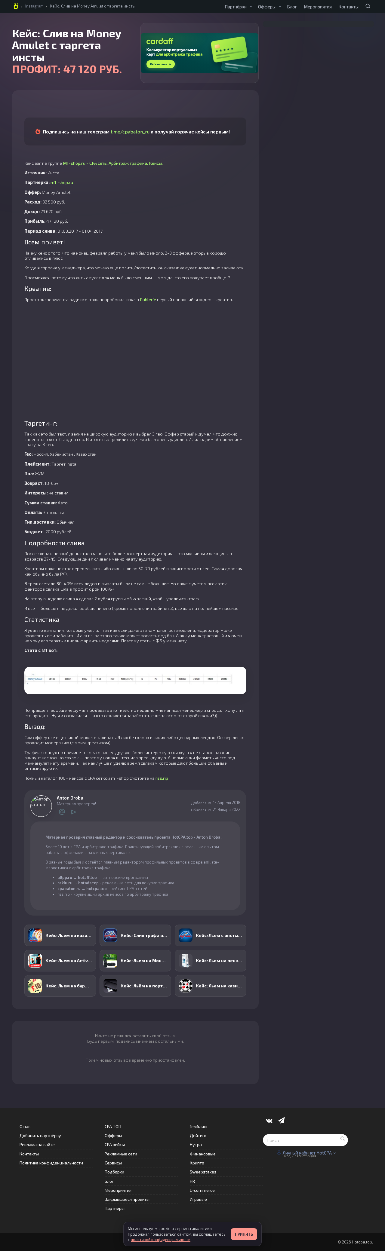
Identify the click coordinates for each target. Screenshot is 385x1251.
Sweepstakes (203, 1171)
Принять (244, 1234)
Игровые (198, 1199)
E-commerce (202, 1190)
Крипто (197, 1162)
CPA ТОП (113, 1126)
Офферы (267, 6)
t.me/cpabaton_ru (130, 131)
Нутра (196, 1144)
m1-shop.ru (62, 182)
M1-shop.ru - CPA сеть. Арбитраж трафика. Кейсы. (113, 163)
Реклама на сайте (37, 1144)
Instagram (34, 6)
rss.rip (162, 778)
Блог (292, 6)
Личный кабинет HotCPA (307, 1152)
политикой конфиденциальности (160, 1239)
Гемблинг (199, 1126)
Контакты (348, 6)
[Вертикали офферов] (280, 6)
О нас (25, 1126)
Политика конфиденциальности (51, 1162)
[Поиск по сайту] (368, 6)
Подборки (114, 1171)
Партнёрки (236, 6)
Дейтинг (198, 1135)
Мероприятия (318, 6)
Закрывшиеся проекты (127, 1199)
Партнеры (115, 1208)
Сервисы (113, 1162)
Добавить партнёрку (40, 1135)
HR (192, 1181)
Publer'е (148, 299)
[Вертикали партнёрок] (251, 6)
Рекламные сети (121, 1153)
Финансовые (203, 1153)
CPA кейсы (115, 1144)
